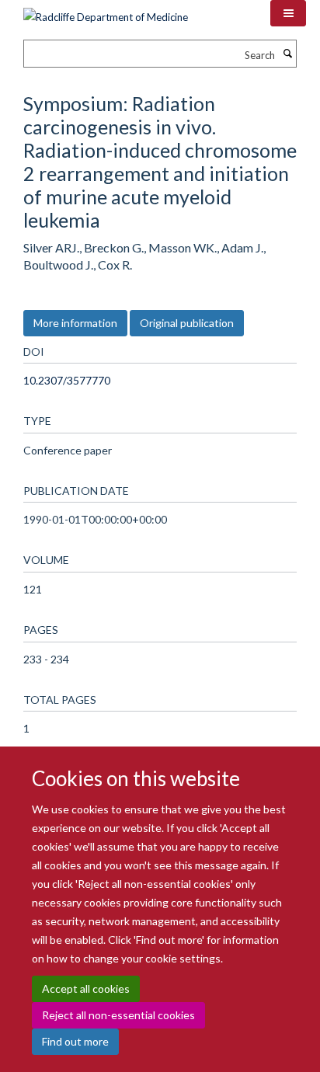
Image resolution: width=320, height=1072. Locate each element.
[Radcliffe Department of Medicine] (105, 11)
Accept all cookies (86, 988)
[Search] (287, 53)
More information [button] (75, 322)
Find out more (75, 1041)
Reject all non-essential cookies (118, 1015)
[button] (288, 13)
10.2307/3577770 (66, 380)
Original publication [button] (187, 322)
